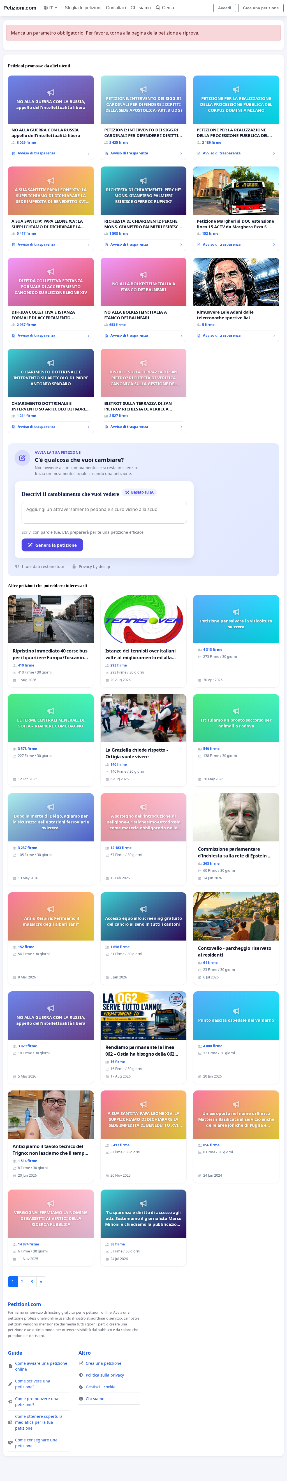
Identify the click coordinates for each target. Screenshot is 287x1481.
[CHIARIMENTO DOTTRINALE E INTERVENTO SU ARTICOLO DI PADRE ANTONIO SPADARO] (51, 391)
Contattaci (116, 7)
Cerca (168, 7)
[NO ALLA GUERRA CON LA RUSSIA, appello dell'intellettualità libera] (51, 118)
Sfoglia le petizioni (83, 7)
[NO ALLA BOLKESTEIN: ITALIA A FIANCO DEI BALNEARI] (144, 300)
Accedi (224, 8)
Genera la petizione (56, 545)
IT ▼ (53, 7)
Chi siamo (141, 7)
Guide (15, 1352)
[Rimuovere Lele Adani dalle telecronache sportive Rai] (236, 300)
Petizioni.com (19, 8)
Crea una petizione (261, 8)
